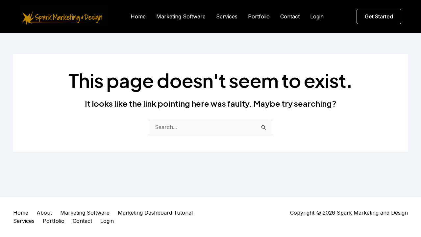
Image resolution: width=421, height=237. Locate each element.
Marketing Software (181, 16)
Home (138, 16)
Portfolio (259, 16)
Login (317, 16)
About (44, 212)
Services (226, 16)
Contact (290, 16)
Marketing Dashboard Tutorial (155, 212)
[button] (379, 16)
